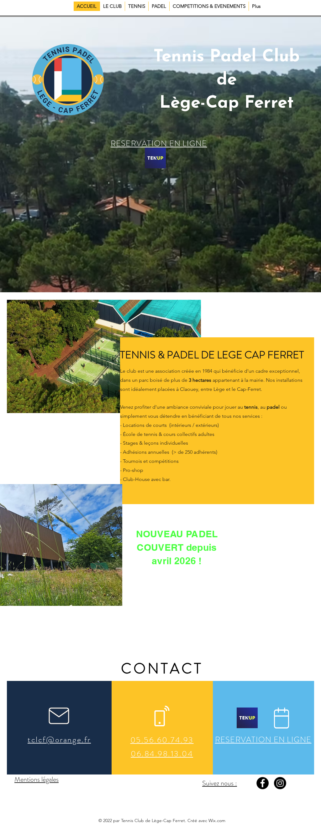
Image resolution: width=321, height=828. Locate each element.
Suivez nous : (219, 783)
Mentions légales (36, 779)
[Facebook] (262, 783)
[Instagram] (280, 783)
